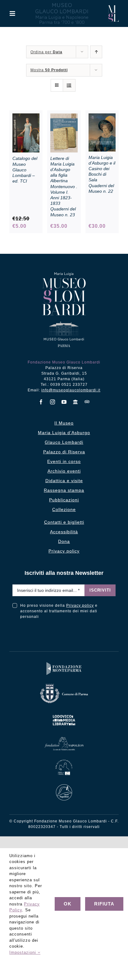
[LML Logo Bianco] (64, 714)
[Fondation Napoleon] (64, 738)
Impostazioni (23, 952)
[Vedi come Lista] (69, 85)
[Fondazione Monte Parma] (64, 663)
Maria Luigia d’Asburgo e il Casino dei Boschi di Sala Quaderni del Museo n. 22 (102, 174)
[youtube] (64, 401)
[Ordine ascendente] (96, 52)
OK (67, 903)
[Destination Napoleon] (64, 761)
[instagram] (52, 401)
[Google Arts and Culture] (75, 401)
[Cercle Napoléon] (64, 785)
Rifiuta (104, 903)
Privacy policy (80, 605)
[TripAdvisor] (87, 401)
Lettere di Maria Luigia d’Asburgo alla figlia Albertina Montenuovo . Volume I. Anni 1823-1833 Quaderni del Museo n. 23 (63, 186)
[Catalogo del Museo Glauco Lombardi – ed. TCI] (25, 116)
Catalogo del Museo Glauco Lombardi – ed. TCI (24, 169)
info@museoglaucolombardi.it (70, 390)
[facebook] (41, 401)
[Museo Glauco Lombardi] (113, 7)
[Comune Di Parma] (64, 685)
